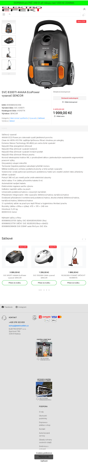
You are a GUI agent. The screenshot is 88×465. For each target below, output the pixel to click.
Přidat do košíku (15, 283)
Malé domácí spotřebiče (19, 118)
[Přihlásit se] (84, 9)
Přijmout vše (44, 457)
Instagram (22, 307)
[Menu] (4, 14)
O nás (41, 412)
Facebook (8, 307)
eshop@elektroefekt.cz (19, 326)
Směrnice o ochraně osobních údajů (45, 449)
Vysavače (33, 118)
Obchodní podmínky (43, 417)
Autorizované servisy (44, 434)
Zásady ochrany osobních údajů (45, 441)
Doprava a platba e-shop (44, 423)
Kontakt (42, 429)
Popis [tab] (4, 128)
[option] (51, 54)
